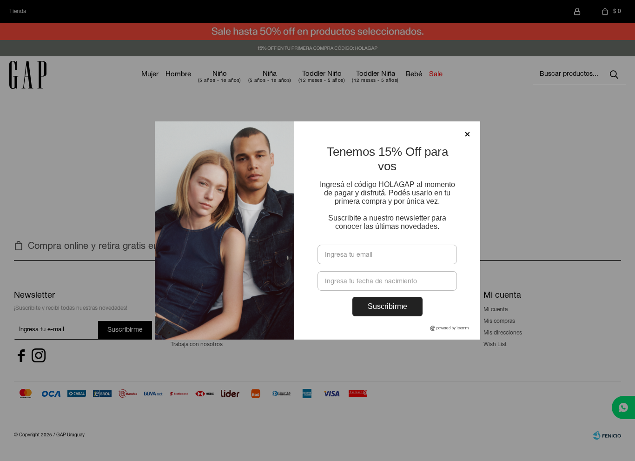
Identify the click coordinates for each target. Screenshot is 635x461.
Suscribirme (387, 306)
